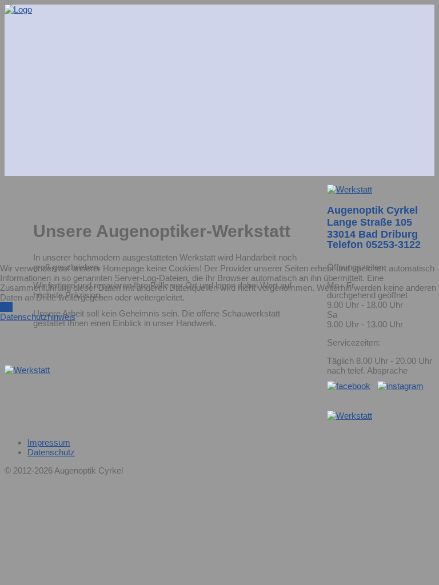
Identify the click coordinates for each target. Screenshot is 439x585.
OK (6, 307)
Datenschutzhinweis (37, 317)
